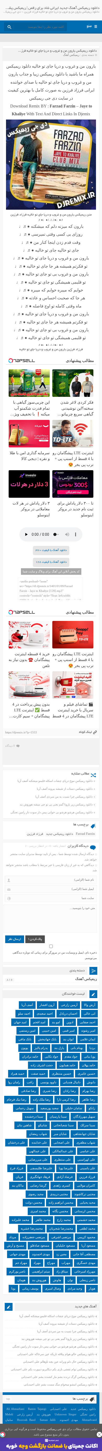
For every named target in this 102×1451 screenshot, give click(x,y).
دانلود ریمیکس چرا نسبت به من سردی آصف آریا (64, 796)
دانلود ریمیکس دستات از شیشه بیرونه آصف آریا (65, 788)
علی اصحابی (62, 1142)
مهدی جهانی (17, 1254)
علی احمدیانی (58, 1408)
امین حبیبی (49, 1030)
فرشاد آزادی (65, 1177)
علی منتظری (62, 1159)
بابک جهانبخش (47, 1039)
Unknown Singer (65, 1414)
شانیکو (42, 1125)
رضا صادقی (28, 1091)
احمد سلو (24, 1013)
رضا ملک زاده (41, 1099)
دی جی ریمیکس (56, 1429)
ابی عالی (89, 1013)
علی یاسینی (87, 1168)
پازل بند (59, 1048)
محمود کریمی (86, 1237)
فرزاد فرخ (16, 1168)
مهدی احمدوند (41, 1254)
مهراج (51, 1263)
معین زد (61, 1254)
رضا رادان (69, 1091)
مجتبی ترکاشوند (84, 1194)
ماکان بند (18, 1185)
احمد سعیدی (45, 1013)
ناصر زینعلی (87, 1280)
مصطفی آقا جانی (84, 1254)
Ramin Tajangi (37, 1408)
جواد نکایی (51, 1056)
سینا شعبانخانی (64, 1125)
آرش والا (89, 1005)
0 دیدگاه (10, 745)
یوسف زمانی (30, 1288)
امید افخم (39, 1022)
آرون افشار (46, 1005)
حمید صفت (38, 1073)
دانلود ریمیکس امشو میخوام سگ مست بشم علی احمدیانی (59, 1384)
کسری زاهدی (61, 1185)
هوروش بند (39, 1280)
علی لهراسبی (86, 1159)
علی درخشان (16, 1142)
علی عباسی (87, 1151)
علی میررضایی (38, 1159)
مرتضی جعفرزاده (33, 1237)
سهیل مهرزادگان (84, 1116)
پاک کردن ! (35, 939)
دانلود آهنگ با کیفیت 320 (51, 550)
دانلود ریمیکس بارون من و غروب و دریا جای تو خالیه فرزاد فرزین (53, 51)
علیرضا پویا (66, 1168)
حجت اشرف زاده (42, 1065)
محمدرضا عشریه (32, 1228)
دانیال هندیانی (71, 1082)
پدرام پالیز (41, 1048)
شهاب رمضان (38, 1134)
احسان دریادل (68, 1013)
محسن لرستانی (85, 1211)
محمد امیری (38, 1211)
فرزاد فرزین (35, 834)
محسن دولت (33, 1202)
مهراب (65, 1263)
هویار (92, 1288)
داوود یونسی (48, 1082)
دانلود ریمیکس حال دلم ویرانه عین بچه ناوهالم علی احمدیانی (58, 1361)
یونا (13, 1288)
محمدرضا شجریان (61, 1228)
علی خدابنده (39, 1142)
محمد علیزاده (20, 1220)
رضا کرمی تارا (66, 1099)
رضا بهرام (88, 1091)
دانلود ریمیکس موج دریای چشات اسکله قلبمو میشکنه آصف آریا (55, 780)
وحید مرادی (74, 1288)
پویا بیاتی (89, 1056)
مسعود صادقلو (39, 1245)
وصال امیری (53, 1288)
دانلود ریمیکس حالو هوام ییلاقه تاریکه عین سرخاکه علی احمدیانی (55, 1354)
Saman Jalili (47, 1419)
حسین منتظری (61, 1073)
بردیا (92, 1048)
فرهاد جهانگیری (40, 1177)
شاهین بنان (24, 1125)
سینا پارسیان (58, 1116)
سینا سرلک (87, 1125)
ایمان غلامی (87, 1039)
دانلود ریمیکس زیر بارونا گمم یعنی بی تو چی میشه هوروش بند (56, 804)
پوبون (24, 1048)
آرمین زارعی (69, 1005)
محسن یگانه (60, 1211)
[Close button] (99, 1434)
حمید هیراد (17, 1073)
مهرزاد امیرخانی (84, 1271)
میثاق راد (62, 1271)
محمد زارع (64, 1220)
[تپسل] (2, 1434)
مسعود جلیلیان (65, 1245)
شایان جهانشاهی (84, 1134)
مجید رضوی (35, 1194)
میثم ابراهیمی (41, 1271)
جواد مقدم (71, 1056)
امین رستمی (27, 1030)
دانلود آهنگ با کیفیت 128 (51, 562)
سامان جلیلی (73, 1108)
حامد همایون (67, 1065)
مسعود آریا (88, 1245)
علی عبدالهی (37, 1151)
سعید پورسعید (49, 1108)
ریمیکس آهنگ (71, 54)
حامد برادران (30, 1056)
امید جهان (20, 1022)
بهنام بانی (77, 1048)
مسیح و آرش (15, 1245)
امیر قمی (69, 1030)
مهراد (37, 1263)
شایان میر (60, 1134)
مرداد (12, 1237)
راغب (30, 1082)
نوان (70, 1280)
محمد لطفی (87, 1228)
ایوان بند (68, 1039)
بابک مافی (24, 1039)
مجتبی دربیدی (59, 1194)
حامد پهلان (88, 1065)
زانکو (92, 1108)
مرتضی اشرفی (61, 1237)
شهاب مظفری (85, 1142)
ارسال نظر (14, 939)
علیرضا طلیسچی (41, 1168)
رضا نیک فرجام (16, 1099)
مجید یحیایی (87, 1202)
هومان (21, 1280)
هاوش (57, 1280)
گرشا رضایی (38, 1185)
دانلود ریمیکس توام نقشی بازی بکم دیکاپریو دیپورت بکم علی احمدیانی (52, 1369)
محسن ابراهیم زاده (61, 1202)
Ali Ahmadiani (15, 1408)
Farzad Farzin (85, 834)
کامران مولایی (86, 1185)
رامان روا (14, 1082)
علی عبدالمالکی (62, 1151)
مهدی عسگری (86, 1263)
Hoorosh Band (26, 1419)
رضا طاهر (88, 1099)
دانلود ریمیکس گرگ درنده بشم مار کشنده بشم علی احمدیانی (57, 1376)
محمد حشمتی (86, 1220)
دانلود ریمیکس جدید (59, 834)
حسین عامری (86, 1073)
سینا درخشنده (34, 1116)
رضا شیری (49, 1091)
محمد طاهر (43, 1220)
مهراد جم (21, 1263)
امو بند (56, 1022)
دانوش (91, 1082)
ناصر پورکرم (17, 1271)
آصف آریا (27, 1005)
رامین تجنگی (88, 1414)
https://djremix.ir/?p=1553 (21, 732)
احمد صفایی (87, 1022)
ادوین (69, 1022)
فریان (19, 1177)
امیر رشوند (88, 1030)
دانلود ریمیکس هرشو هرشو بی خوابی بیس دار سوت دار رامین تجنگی (51, 812)
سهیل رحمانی (25, 1108)
